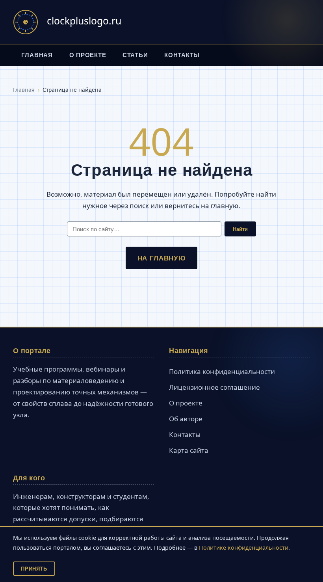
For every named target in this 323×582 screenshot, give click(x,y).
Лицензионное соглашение (214, 387)
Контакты (182, 55)
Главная (37, 55)
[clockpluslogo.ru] (25, 22)
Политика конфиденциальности (222, 371)
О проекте (87, 55)
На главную (161, 257)
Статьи (135, 55)
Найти (240, 229)
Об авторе (185, 418)
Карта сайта (188, 450)
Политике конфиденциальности (243, 547)
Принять (34, 568)
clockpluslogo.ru (84, 20)
